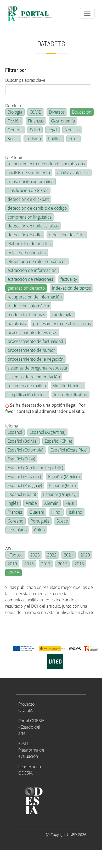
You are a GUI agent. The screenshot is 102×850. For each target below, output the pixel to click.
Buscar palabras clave (25, 80)
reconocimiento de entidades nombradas (46, 164)
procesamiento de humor (31, 350)
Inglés (13, 503)
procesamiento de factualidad (35, 341)
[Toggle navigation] (87, 13)
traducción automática (28, 306)
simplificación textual (27, 394)
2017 (45, 564)
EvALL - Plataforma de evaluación (31, 750)
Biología (15, 112)
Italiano (75, 512)
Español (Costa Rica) (68, 450)
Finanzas (36, 121)
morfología (62, 315)
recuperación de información (35, 297)
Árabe (31, 503)
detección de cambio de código (37, 208)
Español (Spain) (22, 494)
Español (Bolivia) (22, 441)
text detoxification (70, 394)
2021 (68, 555)
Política (54, 139)
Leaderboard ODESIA (30, 770)
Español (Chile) (58, 441)
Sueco (62, 521)
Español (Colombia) (25, 450)
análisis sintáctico (73, 172)
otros (73, 139)
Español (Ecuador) (24, 476)
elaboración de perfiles (29, 244)
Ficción (14, 121)
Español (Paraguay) (25, 485)
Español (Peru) (62, 485)
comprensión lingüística (30, 217)
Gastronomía (63, 121)
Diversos (57, 112)
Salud (35, 130)
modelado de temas (26, 315)
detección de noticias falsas (33, 226)
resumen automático (27, 386)
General (15, 130)
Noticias (72, 130)
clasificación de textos (28, 190)
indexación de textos (71, 288)
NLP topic (14, 157)
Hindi (56, 512)
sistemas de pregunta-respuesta (37, 368)
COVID (36, 112)
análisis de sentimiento (29, 172)
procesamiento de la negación (36, 359)
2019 (12, 564)
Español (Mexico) (64, 476)
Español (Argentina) (47, 432)
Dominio (13, 106)
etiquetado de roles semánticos (37, 261)
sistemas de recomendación (34, 377)
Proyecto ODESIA (26, 707)
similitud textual (68, 386)
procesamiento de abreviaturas (62, 323)
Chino (39, 530)
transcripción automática (30, 181)
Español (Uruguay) (59, 494)
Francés (15, 512)
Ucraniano (17, 530)
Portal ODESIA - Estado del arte (31, 727)
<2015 (13, 573)
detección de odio (25, 235)
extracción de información (32, 270)
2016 (62, 564)
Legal (52, 130)
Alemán (51, 503)
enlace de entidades (27, 252)
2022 (51, 555)
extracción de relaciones (30, 279)
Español (15, 432)
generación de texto (26, 288)
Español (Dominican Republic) (35, 468)
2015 (79, 564)
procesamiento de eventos (32, 332)
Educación (81, 112)
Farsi (70, 503)
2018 (29, 564)
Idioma (11, 426)
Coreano (15, 521)
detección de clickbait (28, 199)
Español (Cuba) (21, 459)
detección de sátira (66, 235)
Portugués (40, 521)
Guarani (36, 512)
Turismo (33, 139)
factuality (68, 279)
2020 (85, 555)
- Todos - (15, 555)
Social (13, 139)
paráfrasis (17, 323)
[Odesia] (31, 13)
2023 (35, 555)
